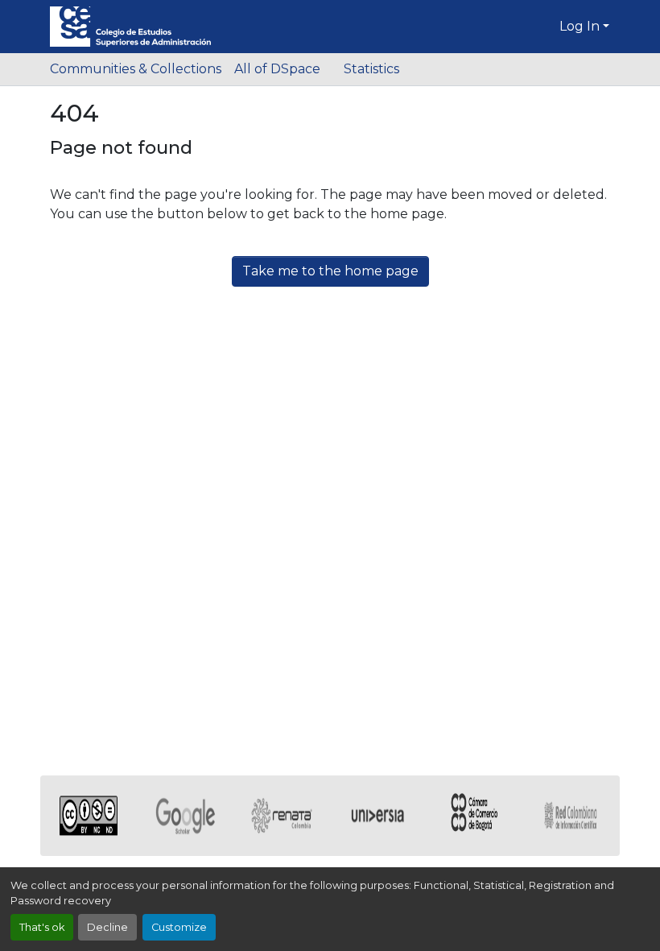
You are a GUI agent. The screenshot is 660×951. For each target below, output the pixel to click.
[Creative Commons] (88, 815)
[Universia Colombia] (378, 815)
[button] (130, 26)
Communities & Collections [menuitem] (135, 68)
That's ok (41, 927)
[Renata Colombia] (281, 815)
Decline (107, 927)
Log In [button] (581, 26)
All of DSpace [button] (277, 68)
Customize (179, 927)
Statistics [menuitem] (370, 68)
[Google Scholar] (185, 815)
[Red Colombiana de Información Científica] (571, 815)
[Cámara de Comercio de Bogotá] (475, 815)
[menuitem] (282, 69)
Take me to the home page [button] (330, 271)
